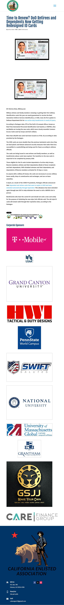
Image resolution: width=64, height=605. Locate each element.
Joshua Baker (11, 29)
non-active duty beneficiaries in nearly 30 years (40, 120)
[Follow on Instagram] (41, 582)
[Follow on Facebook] (34, 582)
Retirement (25, 29)
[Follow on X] (38, 582)
